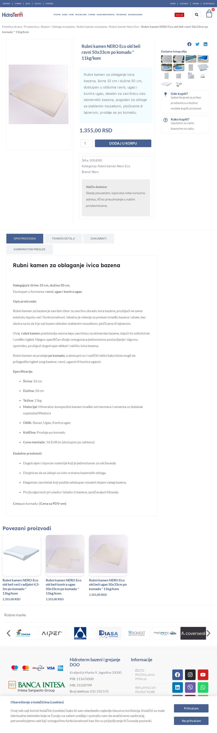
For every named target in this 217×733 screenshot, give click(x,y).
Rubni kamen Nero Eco (124, 26)
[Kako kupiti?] (165, 120)
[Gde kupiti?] (165, 94)
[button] (189, 44)
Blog (28, 4)
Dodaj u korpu (123, 143)
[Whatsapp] (203, 687)
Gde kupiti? (179, 93)
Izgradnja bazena (135, 14)
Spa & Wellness (81, 14)
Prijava (196, 4)
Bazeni (64, 14)
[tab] (24, 238)
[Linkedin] (177, 687)
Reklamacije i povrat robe (145, 690)
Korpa (172, 4)
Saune (71, 14)
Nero (95, 172)
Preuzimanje (121, 14)
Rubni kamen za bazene (92, 26)
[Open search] (196, 14)
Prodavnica (31, 26)
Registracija (208, 4)
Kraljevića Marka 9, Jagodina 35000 (95, 672)
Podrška (49, 4)
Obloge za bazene (63, 26)
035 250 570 (99, 691)
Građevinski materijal (106, 14)
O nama (18, 4)
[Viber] (190, 687)
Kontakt (6, 4)
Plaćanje (184, 4)
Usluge (38, 4)
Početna (57, 14)
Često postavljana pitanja (145, 675)
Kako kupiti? (180, 119)
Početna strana (12, 26)
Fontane (91, 14)
